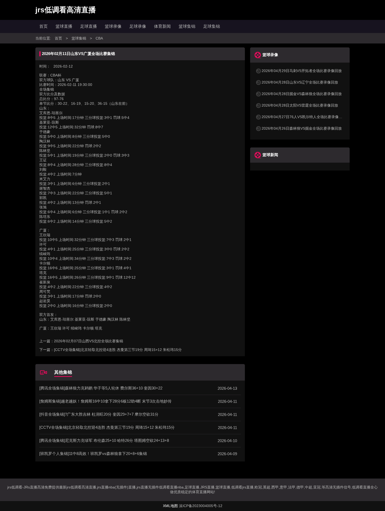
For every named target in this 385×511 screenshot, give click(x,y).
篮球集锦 (187, 26)
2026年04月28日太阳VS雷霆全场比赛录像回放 (300, 105)
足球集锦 (211, 26)
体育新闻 (162, 26)
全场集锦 (46, 89)
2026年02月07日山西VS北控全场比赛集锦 (88, 341)
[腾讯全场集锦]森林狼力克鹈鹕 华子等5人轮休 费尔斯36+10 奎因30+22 (100, 388)
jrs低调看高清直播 (65, 10)
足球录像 (137, 26)
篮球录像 (113, 26)
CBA (99, 38)
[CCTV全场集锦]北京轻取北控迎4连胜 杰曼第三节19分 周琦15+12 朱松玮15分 (118, 350)
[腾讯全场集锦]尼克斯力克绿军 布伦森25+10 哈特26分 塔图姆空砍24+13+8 (104, 440)
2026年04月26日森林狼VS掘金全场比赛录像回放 (302, 128)
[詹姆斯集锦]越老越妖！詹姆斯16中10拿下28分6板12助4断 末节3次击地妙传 (105, 401)
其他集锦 (63, 372)
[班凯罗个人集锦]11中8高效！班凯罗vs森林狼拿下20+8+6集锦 (93, 453)
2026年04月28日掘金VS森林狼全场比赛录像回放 (302, 94)
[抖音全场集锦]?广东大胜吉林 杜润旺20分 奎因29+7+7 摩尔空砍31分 (98, 414)
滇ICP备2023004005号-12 (200, 506)
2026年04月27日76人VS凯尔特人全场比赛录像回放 (304, 117)
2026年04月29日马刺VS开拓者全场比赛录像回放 (302, 71)
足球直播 (88, 26)
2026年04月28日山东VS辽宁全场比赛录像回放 (300, 82)
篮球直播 (64, 26)
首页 (43, 26)
